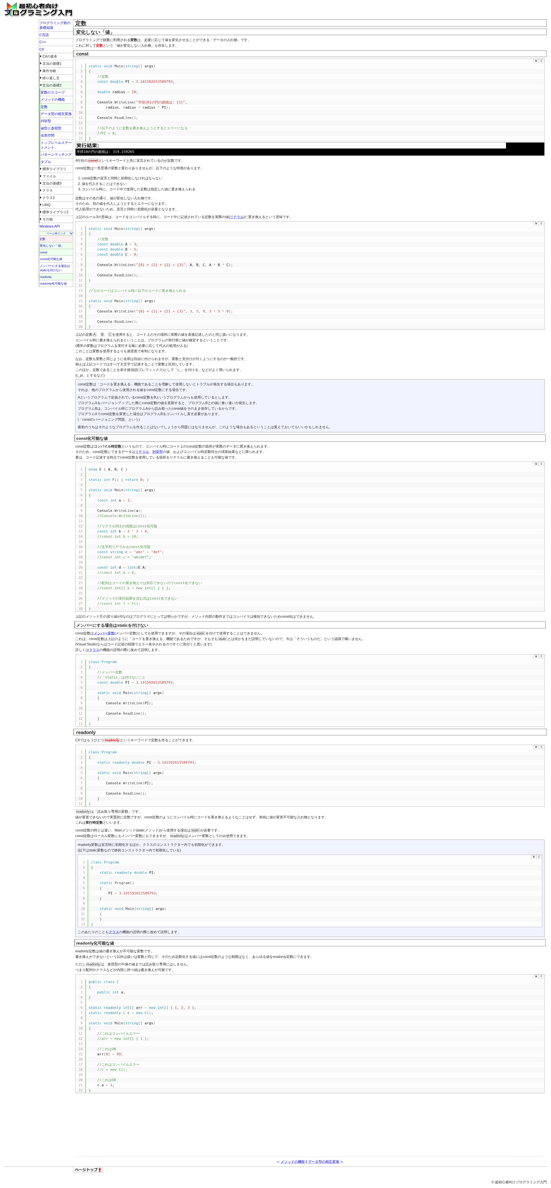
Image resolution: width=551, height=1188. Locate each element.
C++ (42, 42)
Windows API (49, 226)
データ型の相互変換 (323, 1161)
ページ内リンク (56, 233)
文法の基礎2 (52, 85)
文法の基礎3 (52, 183)
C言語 (44, 35)
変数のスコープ (53, 92)
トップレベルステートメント (56, 145)
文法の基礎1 (52, 63)
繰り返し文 (51, 78)
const (43, 252)
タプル (46, 162)
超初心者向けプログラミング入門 (38, 9)
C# (41, 49)
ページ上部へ (87, 1169)
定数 (44, 107)
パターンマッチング (56, 154)
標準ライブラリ (54, 169)
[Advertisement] (202, 9)
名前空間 (47, 135)
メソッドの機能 (293, 1161)
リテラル (237, 217)
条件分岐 (49, 71)
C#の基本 (49, 56)
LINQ (46, 205)
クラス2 (48, 198)
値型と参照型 (51, 128)
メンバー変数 (104, 633)
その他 (47, 219)
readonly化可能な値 (53, 283)
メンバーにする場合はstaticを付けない (55, 268)
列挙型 (157, 452)
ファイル (49, 176)
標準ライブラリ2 (55, 212)
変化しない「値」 (52, 245)
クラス (94, 650)
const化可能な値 (51, 259)
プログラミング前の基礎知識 (54, 25)
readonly (46, 277)
